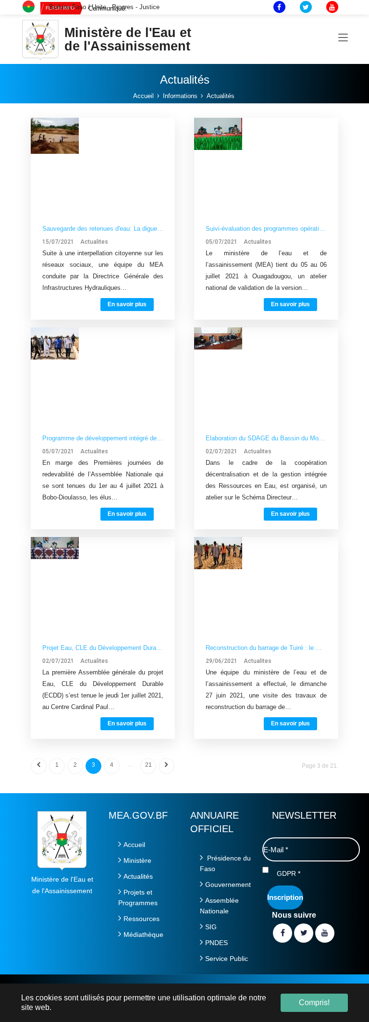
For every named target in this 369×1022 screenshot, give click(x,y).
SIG (211, 927)
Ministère (137, 860)
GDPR (288, 873)
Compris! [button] (314, 1002)
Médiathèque (143, 934)
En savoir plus (127, 304)
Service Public (226, 958)
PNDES (216, 943)
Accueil (134, 844)
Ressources (141, 918)
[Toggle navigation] (343, 38)
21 (148, 764)
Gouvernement (228, 884)
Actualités (138, 876)
